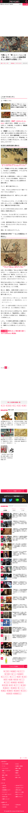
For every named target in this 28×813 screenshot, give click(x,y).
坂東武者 (9, 405)
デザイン (17, 685)
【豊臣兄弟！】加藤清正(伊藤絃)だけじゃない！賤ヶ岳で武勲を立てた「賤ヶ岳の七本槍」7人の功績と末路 (19, 538)
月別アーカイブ (18, 794)
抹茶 (12, 685)
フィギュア (21, 688)
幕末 (6, 679)
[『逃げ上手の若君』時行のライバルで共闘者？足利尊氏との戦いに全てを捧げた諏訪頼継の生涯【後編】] (6, 577)
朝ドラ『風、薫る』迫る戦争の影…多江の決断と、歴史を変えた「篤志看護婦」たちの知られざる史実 (19, 545)
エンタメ (17, 775)
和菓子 (17, 773)
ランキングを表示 (13, 666)
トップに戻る (24, 758)
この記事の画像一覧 (14, 402)
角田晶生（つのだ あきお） (16, 63)
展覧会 (4, 690)
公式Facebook (4, 500)
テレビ (22, 679)
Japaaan (14, 1)
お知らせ (4, 787)
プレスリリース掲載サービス (14, 491)
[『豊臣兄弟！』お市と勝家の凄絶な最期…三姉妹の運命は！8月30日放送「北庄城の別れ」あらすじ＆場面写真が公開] (6, 645)
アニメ (14, 674)
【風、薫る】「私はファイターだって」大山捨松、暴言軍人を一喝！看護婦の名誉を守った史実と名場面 (19, 652)
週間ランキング (19, 796)
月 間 (22, 509)
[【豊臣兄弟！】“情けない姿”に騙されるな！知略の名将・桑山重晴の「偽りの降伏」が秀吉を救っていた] (6, 516)
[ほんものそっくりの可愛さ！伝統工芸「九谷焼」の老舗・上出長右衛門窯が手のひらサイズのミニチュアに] (6, 622)
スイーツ (14, 677)
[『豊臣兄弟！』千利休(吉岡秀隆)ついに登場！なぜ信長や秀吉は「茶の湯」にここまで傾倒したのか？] (6, 592)
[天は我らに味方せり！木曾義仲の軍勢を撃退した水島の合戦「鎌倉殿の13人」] (20, 433)
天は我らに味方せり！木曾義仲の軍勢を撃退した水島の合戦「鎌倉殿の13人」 (20, 440)
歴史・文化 (3, 63)
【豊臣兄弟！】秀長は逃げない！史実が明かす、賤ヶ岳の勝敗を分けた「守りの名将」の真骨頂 (19, 523)
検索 (26, 1)
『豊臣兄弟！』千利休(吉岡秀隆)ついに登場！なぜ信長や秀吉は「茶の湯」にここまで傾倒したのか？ (19, 591)
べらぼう (8, 682)
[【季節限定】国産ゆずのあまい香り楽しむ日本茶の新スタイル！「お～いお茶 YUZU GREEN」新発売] (6, 660)
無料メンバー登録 (19, 792)
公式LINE (17, 500)
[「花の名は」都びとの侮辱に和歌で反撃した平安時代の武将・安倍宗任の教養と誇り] (7, 449)
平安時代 (8, 674)
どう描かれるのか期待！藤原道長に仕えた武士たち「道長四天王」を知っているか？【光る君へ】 (7, 440)
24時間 (5, 509)
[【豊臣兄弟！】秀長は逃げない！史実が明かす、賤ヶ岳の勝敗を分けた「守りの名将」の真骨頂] (6, 524)
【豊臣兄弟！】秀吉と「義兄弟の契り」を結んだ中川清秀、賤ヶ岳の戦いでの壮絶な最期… (19, 598)
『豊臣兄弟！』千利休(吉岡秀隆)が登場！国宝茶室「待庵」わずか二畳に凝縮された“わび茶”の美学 (19, 530)
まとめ (17, 764)
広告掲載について (6, 790)
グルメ (3, 773)
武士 (15, 405)
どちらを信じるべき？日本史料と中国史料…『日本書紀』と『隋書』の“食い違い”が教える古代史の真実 (19, 553)
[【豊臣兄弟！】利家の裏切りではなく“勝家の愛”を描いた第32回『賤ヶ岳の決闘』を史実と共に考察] (6, 569)
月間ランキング (5, 799)
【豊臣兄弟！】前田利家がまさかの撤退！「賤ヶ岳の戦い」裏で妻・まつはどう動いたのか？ (19, 583)
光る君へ (24, 690)
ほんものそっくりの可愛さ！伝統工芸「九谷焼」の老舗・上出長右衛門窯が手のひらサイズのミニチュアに (19, 621)
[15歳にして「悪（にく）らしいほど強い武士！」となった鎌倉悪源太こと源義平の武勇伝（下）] (14, 44)
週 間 (14, 509)
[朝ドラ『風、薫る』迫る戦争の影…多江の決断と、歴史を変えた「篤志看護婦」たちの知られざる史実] (6, 546)
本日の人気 (4, 796)
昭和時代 (17, 690)
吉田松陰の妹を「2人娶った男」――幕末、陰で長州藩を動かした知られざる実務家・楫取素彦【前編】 (19, 614)
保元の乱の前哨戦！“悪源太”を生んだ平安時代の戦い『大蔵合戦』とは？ (20, 423)
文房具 (23, 685)
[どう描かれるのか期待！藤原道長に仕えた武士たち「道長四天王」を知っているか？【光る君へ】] (7, 433)
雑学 (20, 677)
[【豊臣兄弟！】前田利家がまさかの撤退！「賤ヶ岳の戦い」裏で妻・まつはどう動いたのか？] (6, 584)
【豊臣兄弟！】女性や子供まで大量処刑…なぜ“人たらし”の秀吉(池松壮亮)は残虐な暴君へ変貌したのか (19, 606)
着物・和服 (18, 768)
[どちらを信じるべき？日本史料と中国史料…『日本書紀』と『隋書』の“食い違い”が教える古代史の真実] (6, 554)
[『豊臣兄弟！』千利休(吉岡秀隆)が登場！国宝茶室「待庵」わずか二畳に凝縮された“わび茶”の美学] (6, 531)
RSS (24, 500)
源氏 (20, 405)
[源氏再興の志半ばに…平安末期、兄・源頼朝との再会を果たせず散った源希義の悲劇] (7, 416)
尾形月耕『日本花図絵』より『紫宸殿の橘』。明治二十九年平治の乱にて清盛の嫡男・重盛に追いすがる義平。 (14, 267)
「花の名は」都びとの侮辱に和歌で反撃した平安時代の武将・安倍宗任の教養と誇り (7, 457)
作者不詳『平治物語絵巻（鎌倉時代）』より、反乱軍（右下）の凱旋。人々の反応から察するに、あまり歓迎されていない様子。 (14, 165)
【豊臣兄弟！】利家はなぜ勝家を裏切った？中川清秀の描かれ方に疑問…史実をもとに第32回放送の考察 (19, 560)
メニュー (1, 1)
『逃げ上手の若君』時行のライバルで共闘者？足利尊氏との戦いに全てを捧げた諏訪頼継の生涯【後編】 (19, 576)
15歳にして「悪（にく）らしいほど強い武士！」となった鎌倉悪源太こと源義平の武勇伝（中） (19, 114)
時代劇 (16, 679)
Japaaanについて (19, 787)
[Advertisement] (14, 21)
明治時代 (21, 682)
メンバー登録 (25, 4)
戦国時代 (14, 671)
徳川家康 (6, 685)
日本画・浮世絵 (19, 766)
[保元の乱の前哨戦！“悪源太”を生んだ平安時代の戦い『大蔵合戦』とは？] (20, 416)
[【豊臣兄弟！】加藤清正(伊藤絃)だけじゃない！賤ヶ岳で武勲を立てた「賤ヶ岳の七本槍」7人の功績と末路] (6, 539)
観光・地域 (4, 775)
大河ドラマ (21, 671)
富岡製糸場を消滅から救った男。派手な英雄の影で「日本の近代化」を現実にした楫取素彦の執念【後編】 (19, 629)
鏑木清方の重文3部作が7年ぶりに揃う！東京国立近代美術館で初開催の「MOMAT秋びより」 (19, 636)
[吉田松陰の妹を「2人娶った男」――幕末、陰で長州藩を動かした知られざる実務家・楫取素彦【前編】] (6, 615)
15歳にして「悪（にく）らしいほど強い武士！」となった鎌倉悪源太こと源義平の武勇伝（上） (19, 105)
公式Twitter (10, 500)
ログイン (20, 4)
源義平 (24, 405)
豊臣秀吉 (15, 688)
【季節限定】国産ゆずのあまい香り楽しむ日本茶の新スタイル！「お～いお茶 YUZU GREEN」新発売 (19, 659)
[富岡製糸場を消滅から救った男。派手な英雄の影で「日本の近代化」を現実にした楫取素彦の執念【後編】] (6, 630)
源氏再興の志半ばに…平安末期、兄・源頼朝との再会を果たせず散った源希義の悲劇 (7, 424)
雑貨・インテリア (6, 770)
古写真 (3, 779)
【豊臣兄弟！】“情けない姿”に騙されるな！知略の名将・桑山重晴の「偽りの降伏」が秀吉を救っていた (19, 515)
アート (3, 766)
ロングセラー (6, 677)
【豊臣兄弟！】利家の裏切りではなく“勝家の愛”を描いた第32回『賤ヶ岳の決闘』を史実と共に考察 (19, 568)
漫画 (11, 679)
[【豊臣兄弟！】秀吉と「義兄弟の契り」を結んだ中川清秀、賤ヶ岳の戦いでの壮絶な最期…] (6, 600)
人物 (7, 63)
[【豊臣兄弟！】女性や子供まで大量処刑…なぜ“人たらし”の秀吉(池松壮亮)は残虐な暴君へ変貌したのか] (6, 607)
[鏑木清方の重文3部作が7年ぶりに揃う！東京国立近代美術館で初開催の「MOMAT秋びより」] (6, 638)
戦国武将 (21, 674)
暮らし (3, 777)
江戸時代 (7, 671)
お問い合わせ (18, 790)
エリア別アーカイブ (6, 794)
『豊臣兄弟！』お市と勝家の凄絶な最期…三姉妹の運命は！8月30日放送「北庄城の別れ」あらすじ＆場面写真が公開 (19, 644)
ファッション (5, 768)
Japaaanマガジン (19, 785)
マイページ (4, 792)
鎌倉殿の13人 (18, 693)
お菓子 (24, 677)
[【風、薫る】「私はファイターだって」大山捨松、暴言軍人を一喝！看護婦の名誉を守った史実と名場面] (6, 653)
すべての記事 (5, 764)
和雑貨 (17, 770)
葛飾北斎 (10, 693)
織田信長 (15, 682)
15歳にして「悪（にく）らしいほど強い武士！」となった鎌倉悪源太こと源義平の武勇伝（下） (13, 57)
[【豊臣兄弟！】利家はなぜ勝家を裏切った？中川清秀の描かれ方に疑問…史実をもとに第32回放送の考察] (6, 562)
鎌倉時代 (11, 690)
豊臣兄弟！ (7, 688)
